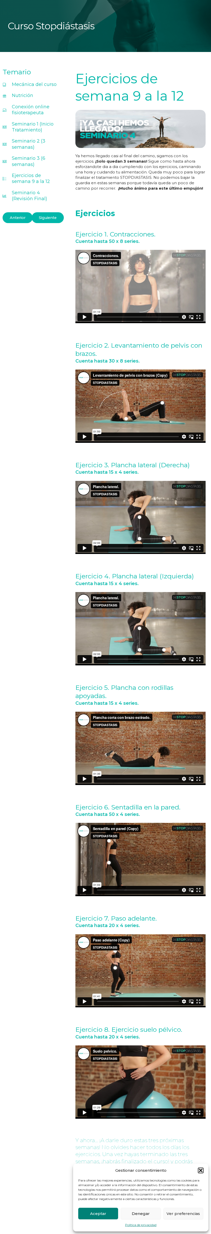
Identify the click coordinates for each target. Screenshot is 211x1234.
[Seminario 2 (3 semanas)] (4, 144)
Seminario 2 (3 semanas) (28, 144)
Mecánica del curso (34, 84)
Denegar (141, 1213)
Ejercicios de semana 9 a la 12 (31, 178)
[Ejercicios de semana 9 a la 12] (4, 179)
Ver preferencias (183, 1213)
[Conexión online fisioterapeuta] (4, 110)
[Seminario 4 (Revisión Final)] (4, 196)
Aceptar (98, 1213)
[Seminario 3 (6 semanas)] (4, 161)
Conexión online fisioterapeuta (30, 110)
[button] (200, 1170)
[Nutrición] (4, 96)
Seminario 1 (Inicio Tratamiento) (33, 127)
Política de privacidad (140, 1225)
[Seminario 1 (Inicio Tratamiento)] (4, 127)
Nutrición (22, 95)
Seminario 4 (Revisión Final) (29, 195)
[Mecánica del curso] (4, 84)
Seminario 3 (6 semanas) (28, 161)
